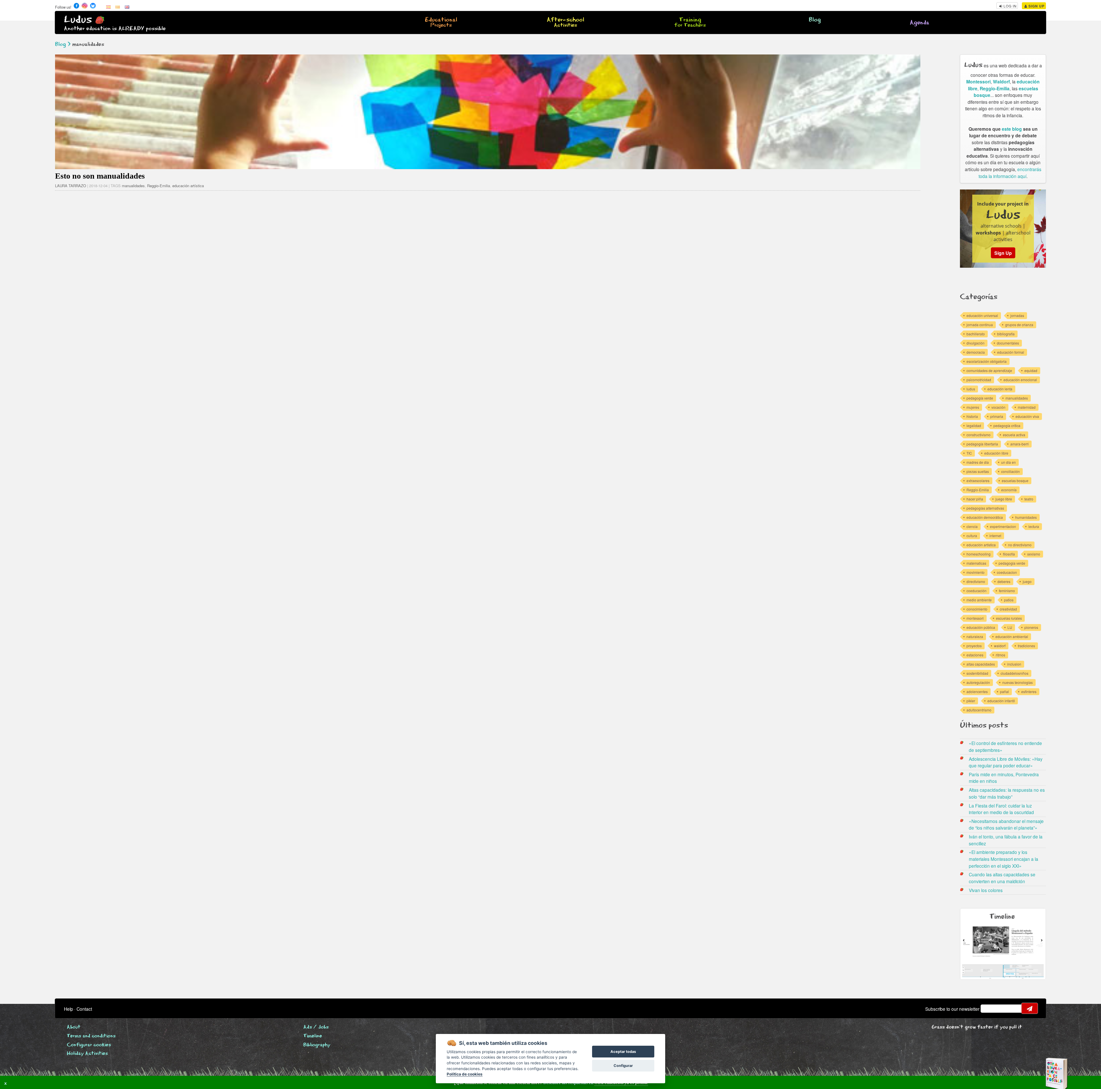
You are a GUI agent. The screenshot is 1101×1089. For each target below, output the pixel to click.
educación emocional (1020, 379)
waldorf (1000, 645)
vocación (998, 407)
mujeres (973, 407)
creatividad (1008, 609)
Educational (441, 22)
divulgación (976, 343)
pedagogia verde (1012, 563)
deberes (1003, 581)
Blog (815, 20)
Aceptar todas (623, 1051)
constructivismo (979, 434)
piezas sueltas (978, 471)
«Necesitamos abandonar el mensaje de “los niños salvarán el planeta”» (1006, 824)
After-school (565, 22)
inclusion (1014, 664)
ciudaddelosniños (1014, 673)
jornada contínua (980, 324)
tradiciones (1026, 645)
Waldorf (1001, 81)
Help (68, 1009)
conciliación (1010, 471)
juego (1027, 581)
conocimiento (977, 609)
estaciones (975, 654)
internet (995, 535)
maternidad (1027, 407)
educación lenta (999, 388)
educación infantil (1001, 700)
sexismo (1033, 554)
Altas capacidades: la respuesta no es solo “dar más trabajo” (1007, 793)
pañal (1004, 691)
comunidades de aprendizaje (989, 370)
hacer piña (975, 498)
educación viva (1027, 416)
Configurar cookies (89, 1045)
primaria (996, 416)
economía (1009, 489)
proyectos (974, 645)
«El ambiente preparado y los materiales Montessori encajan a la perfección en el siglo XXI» (1003, 859)
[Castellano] (108, 6)
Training (690, 22)
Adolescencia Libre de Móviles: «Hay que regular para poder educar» (1006, 762)
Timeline (312, 1036)
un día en (1008, 462)
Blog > (63, 44)
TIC (969, 453)
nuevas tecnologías (1017, 682)
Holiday (87, 1053)
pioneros (1031, 627)
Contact (84, 1009)
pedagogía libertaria (982, 443)
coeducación (977, 590)
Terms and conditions (91, 1036)
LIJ (1010, 627)
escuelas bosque (1015, 480)
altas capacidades (981, 664)
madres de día (978, 462)
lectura (1033, 526)
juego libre (1003, 498)
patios (1009, 599)
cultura (972, 535)
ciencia (972, 526)
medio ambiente (979, 599)
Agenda (919, 23)
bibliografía (1006, 333)
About (74, 1027)
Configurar (623, 1065)
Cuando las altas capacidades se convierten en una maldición (1002, 877)
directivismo (976, 581)
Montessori (978, 81)
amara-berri (1019, 443)
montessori (975, 618)
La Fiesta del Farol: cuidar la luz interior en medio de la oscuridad (1001, 809)
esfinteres (1028, 691)
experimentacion (1003, 526)
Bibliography (316, 1045)
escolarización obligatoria (987, 361)
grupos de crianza (1019, 324)
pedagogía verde (980, 398)
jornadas (1017, 315)
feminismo (1007, 590)
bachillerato (976, 333)
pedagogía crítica (1006, 425)
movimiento (976, 572)
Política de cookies (465, 1074)
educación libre (996, 453)
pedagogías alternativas (985, 508)
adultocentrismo (979, 709)
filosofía (1009, 554)
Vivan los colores (986, 890)
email (988, 1008)
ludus (971, 388)
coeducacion (1007, 572)
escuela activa (1014, 434)
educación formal (1010, 352)
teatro (1028, 498)
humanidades (1026, 517)
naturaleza (975, 636)
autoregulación (978, 682)
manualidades (133, 185)
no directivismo (1020, 544)
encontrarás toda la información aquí (1010, 172)
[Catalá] (117, 6)
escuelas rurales (1009, 618)
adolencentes (977, 691)
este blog (1012, 129)
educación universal (982, 315)
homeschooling (979, 554)
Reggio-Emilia (158, 185)
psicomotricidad (979, 379)
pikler (971, 700)
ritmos (1000, 654)
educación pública (981, 627)
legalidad (974, 425)
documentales (1008, 343)
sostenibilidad (977, 673)
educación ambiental (1011, 636)
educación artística (188, 185)
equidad (1030, 370)
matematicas (976, 563)
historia (972, 416)
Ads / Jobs (316, 1027)
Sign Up (1036, 6)
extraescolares (978, 480)
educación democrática (985, 517)
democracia (976, 352)
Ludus (78, 20)
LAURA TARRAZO (70, 185)
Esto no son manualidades (100, 175)
